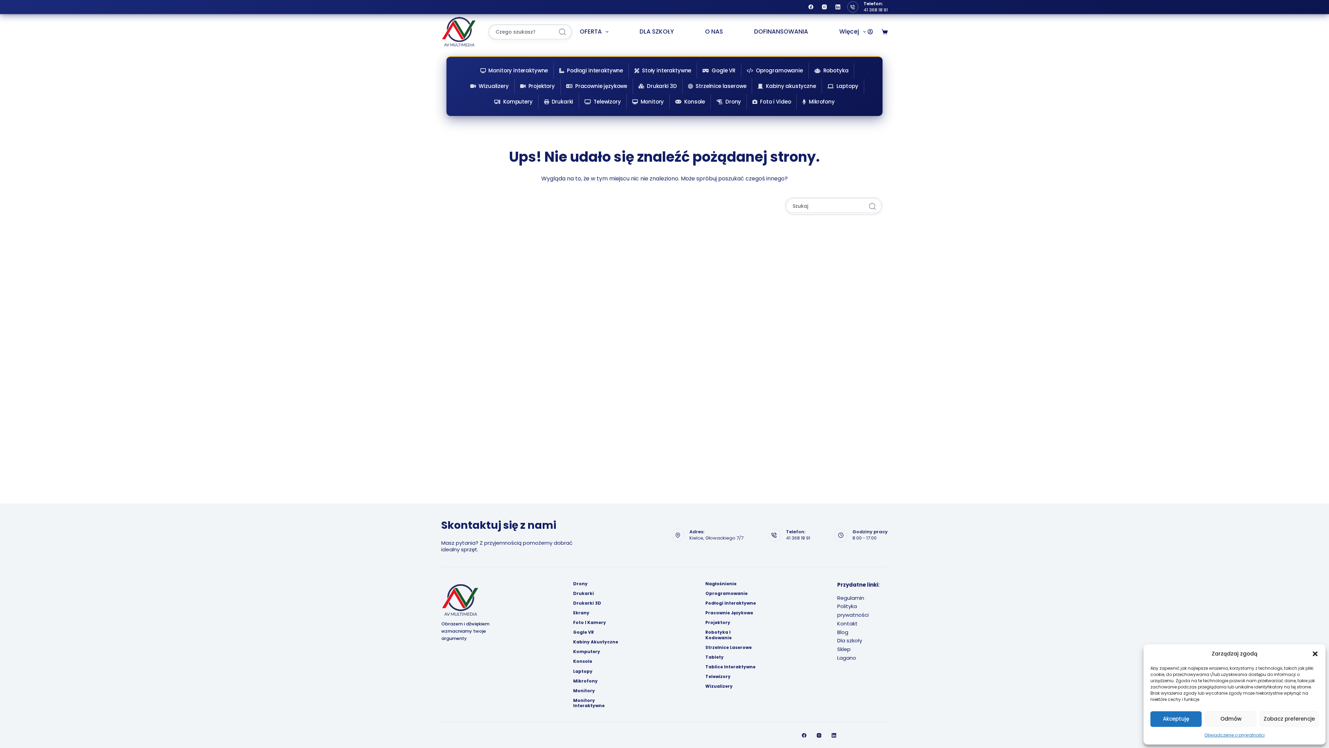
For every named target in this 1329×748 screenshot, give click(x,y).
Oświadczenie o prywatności (1234, 735)
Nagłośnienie (720, 584)
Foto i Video (775, 101)
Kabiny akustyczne (791, 86)
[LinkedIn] (837, 7)
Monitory (652, 101)
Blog (842, 632)
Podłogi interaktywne (595, 70)
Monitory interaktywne (518, 70)
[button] (1315, 653)
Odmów (1230, 718)
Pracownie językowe (601, 86)
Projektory (541, 86)
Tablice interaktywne (730, 667)
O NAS (714, 31)
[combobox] (521, 32)
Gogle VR (723, 70)
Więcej (849, 31)
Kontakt (847, 623)
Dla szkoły (849, 640)
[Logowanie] (870, 31)
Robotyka (836, 70)
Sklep (844, 649)
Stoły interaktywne (666, 70)
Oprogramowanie (779, 70)
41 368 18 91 (876, 10)
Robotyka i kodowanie (718, 635)
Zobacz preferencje (1289, 718)
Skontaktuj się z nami (498, 525)
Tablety (714, 657)
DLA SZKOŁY (657, 31)
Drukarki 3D (662, 86)
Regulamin (850, 598)
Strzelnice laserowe (721, 86)
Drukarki (562, 101)
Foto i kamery (589, 622)
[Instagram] (824, 7)
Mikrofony (822, 101)
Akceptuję (1176, 718)
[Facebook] (810, 7)
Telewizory (607, 101)
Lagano (846, 657)
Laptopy (847, 86)
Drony (733, 101)
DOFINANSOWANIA (781, 31)
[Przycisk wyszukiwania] (562, 32)
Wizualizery (493, 86)
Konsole (694, 101)
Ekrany (581, 613)
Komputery (518, 101)
